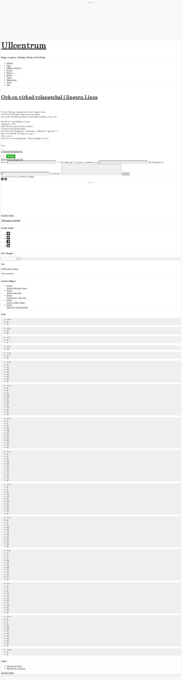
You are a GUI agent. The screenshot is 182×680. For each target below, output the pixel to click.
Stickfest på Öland (14, 666)
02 (8, 321)
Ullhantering (11, 80)
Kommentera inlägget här (12, 159)
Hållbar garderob (13, 68)
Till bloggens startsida (10, 220)
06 (8, 348)
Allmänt (9, 63)
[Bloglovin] (8, 234)
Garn (8, 65)
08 (8, 397)
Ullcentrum (23, 45)
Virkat (8, 82)
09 (8, 395)
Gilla (12, 156)
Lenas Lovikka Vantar (16, 302)
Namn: (4, 162)
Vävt (8, 85)
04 (8, 374)
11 (7, 342)
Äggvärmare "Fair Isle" (16, 298)
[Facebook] (8, 242)
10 (8, 392)
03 (8, 330)
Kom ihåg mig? (66, 162)
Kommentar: (55, 173)
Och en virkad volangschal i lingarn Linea (49, 97)
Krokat (9, 70)
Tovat (8, 77)
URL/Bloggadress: (156, 162)
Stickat (9, 75)
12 (7, 339)
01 (8, 324)
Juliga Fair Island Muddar (17, 307)
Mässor (9, 73)
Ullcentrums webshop (16, 668)
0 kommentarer (12, 151)
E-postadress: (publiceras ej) (86, 162)
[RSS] (8, 246)
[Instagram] (8, 238)
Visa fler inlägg (7, 215)
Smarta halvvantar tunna (17, 288)
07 (8, 367)
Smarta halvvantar (14, 293)
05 (8, 371)
